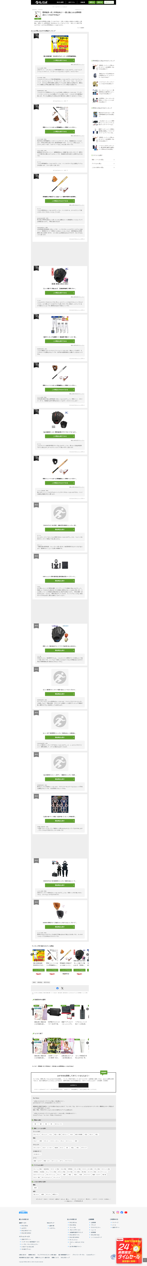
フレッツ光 (73, 1227)
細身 (43, 1194)
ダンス (91, 1134)
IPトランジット (74, 1240)
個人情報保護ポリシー (64, 1255)
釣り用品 (84, 1171)
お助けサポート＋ (26, 1239)
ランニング (44, 1134)
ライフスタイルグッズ (47, 1177)
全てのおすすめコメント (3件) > (76, 238)
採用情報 (93, 1232)
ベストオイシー (81, 1199)
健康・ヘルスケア (38, 1160)
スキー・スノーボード (48, 1147)
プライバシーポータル (78, 1255)
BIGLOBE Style (95, 1235)
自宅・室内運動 (79, 1134)
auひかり (24, 1228)
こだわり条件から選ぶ (98, 167)
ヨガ (72, 1134)
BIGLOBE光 (25, 1225)
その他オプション (26, 1249)
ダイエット (65, 1134)
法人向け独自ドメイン (75, 1246)
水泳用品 (42, 1171)
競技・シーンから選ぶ (98, 159)
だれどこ (46, 1199)
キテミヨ (74, 1199)
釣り (78, 1147)
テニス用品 (97, 1169)
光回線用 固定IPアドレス (76, 1232)
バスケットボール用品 (88, 1169)
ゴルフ (35, 1141)
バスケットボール (55, 1141)
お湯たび (57, 1199)
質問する (92, 2)
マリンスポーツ (37, 1147)
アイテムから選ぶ (96, 163)
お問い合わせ (22, 1255)
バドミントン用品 (106, 1169)
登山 (73, 1147)
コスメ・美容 (37, 1177)
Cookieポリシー (90, 1255)
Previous (32, 954)
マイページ (110, 2)
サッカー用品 (78, 1169)
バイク (62, 1147)
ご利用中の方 (114, 1219)
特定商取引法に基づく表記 (26, 1257)
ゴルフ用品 (64, 1169)
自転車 (56, 1147)
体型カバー (55, 1194)
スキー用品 (70, 1171)
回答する (100, 2)
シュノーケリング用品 (51, 1171)
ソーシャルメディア (96, 1237)
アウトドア (84, 1147)
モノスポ (34, 1066)
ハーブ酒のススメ (68, 1201)
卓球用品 (36, 1171)
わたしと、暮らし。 (65, 1199)
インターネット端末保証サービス (30, 1242)
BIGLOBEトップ (65, 1257)
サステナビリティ (96, 1227)
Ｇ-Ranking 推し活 (78, 1201)
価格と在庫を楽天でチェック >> (77, 64)
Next (87, 954)
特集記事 (83, 2)
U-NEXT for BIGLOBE (28, 1247)
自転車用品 (46, 1169)
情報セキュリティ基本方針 (42, 1257)
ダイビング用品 (62, 1171)
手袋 (75, 1174)
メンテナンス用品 (92, 1171)
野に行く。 (88, 1199)
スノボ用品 (77, 1171)
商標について (55, 1257)
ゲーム (62, 1160)
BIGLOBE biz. (73, 1222)
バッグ (59, 1174)
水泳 (86, 1134)
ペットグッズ (57, 1177)
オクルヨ (52, 1199)
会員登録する (73, 1085)
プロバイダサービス (75, 1230)
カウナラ (95, 1199)
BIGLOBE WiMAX (26, 1233)
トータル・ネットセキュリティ (30, 1244)
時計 (70, 1174)
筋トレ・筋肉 (58, 1134)
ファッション (55, 1160)
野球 (34, 982)
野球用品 (40, 982)
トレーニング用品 (38, 1169)
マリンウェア (87, 1174)
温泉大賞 (51, 1225)
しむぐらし (52, 1228)
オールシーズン (59, 1124)
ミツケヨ (101, 1199)
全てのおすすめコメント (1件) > (76, 310)
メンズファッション (103, 1171)
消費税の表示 (31, 1255)
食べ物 (104, 1174)
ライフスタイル (69, 1160)
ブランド (93, 1225)
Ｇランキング (39, 1199)
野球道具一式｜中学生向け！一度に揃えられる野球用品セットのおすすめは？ (56, 1066)
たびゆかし (106, 1199)
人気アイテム (71, 2)
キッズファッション (51, 1174)
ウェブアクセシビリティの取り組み (46, 1255)
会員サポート (116, 1227)
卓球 (76, 1141)
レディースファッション (39, 1174)
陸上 (97, 1134)
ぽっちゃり (36, 1194)
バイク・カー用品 (55, 1169)
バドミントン (69, 1141)
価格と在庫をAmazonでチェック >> (76, 205)
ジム (51, 1134)
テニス (62, 1141)
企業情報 (91, 1219)
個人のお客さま (24, 1219)
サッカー (47, 1141)
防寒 (36, 1187)
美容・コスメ (47, 1160)
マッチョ (49, 1194)
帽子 (65, 1174)
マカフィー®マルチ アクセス (77, 1243)
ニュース (93, 1230)
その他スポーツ (37, 1154)
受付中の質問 (60, 2)
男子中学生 (47, 982)
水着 (81, 1174)
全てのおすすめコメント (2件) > (76, 358)
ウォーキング (37, 1134)
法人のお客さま (72, 1219)
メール (114, 1225)
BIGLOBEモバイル (26, 1230)
